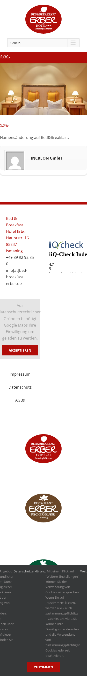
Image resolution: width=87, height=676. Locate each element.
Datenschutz (20, 387)
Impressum (20, 374)
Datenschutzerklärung (29, 571)
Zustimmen (43, 667)
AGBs (20, 400)
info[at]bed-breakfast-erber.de (16, 277)
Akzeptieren (20, 350)
